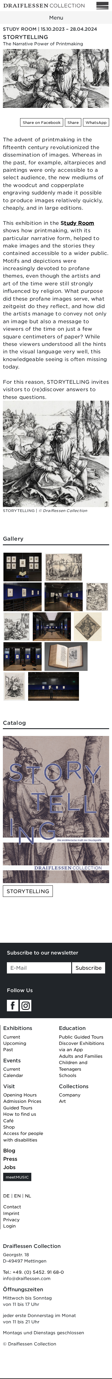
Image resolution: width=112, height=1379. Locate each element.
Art (62, 1101)
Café (8, 1120)
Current (11, 1036)
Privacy (11, 1219)
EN (17, 1195)
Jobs (9, 1167)
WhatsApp (96, 122)
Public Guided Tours (81, 1036)
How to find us (19, 1114)
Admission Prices (22, 1101)
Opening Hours (20, 1094)
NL (28, 1195)
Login (9, 1225)
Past (8, 1049)
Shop (9, 1126)
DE (6, 1195)
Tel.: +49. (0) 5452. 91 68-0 (33, 1272)
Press (10, 1159)
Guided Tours (17, 1107)
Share (73, 122)
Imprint (11, 1213)
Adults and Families (81, 1056)
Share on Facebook (42, 122)
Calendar (13, 1075)
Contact (12, 1206)
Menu (56, 17)
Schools (67, 1075)
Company (69, 1094)
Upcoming (14, 1043)
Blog (9, 1150)
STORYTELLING (28, 891)
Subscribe (89, 968)
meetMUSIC (17, 1177)
